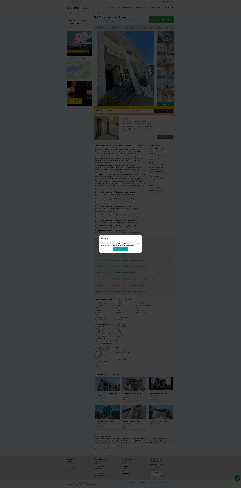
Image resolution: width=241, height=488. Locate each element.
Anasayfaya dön (120, 249)
